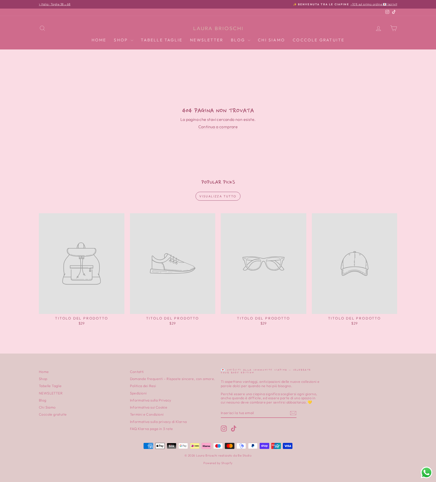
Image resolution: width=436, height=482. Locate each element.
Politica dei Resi (143, 386)
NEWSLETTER (206, 39)
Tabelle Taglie (161, 39)
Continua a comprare (218, 126)
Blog (239, 39)
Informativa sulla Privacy (150, 400)
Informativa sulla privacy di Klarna (158, 421)
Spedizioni (138, 393)
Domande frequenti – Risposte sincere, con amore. (172, 379)
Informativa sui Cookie (149, 407)
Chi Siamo (271, 39)
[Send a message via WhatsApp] (426, 472)
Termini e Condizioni (147, 414)
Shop (121, 39)
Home (99, 39)
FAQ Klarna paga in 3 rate (151, 428)
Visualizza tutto (217, 196)
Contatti (137, 371)
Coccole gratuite (318, 39)
